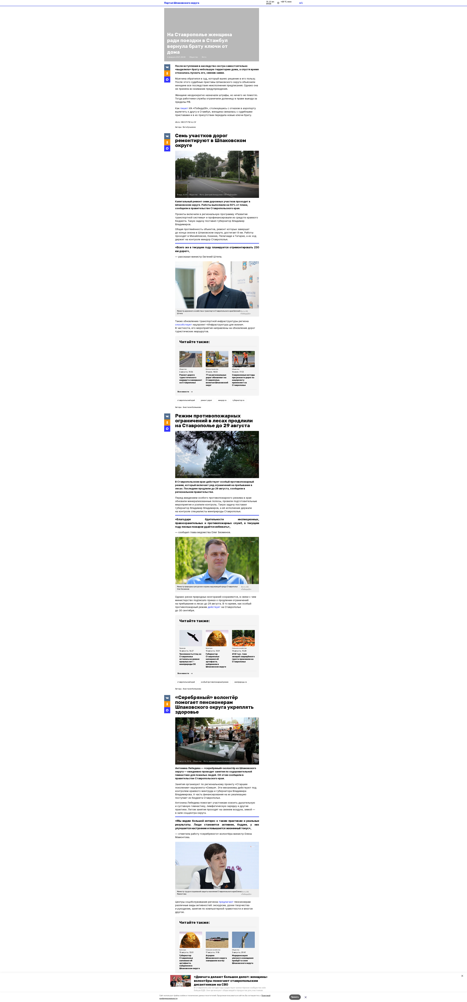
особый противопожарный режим (214, 682)
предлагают (226, 901)
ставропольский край (186, 400)
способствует (183, 324)
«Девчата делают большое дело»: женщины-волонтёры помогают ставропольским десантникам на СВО (231, 980)
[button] (180, 981)
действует (214, 607)
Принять (295, 997)
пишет (184, 108)
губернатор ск (238, 400)
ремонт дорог (206, 400)
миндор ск (222, 400)
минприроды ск (240, 682)
